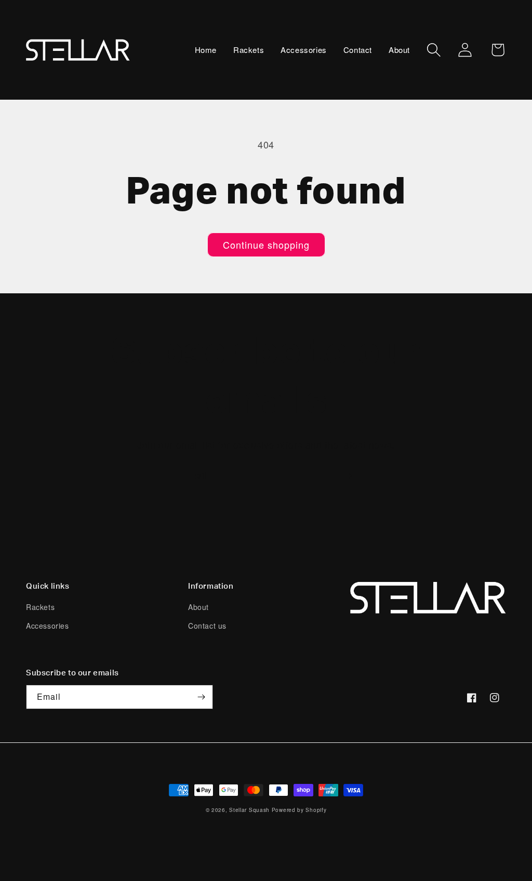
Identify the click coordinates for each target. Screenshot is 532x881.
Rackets (40, 607)
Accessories (47, 625)
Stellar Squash (249, 810)
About (198, 607)
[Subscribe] (347, 476)
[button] (434, 49)
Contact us (207, 625)
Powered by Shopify (299, 810)
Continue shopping (266, 244)
